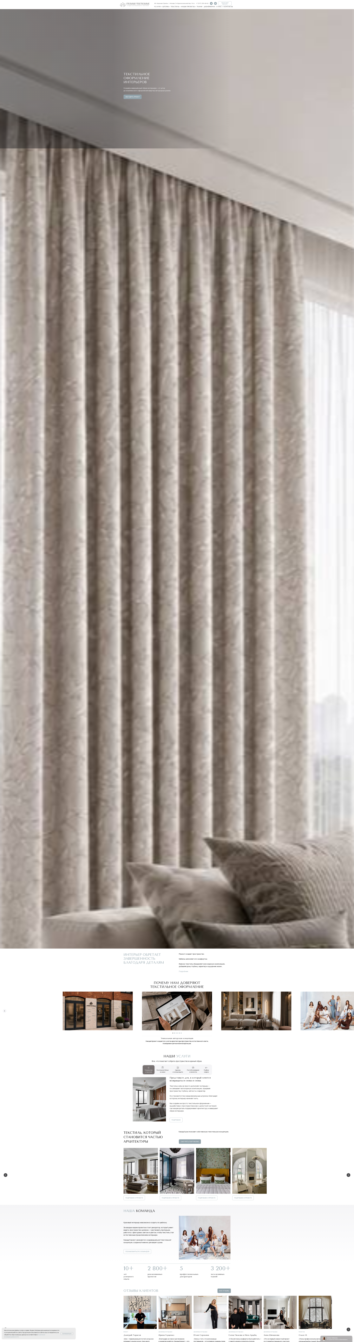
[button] (225, 3)
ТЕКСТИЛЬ (175, 6)
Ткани (199, 6)
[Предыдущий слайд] (4, 1011)
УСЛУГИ (157, 6)
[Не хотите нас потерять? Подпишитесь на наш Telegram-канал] (211, 3)
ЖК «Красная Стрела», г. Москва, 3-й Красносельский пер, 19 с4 (174, 3)
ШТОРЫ (165, 6)
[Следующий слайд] (349, 1011)
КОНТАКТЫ (228, 6)
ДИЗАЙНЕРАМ (209, 6)
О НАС (219, 6)
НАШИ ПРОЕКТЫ (188, 6)
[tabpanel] (177, 1101)
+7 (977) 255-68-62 (202, 3)
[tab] (149, 1069)
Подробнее (183, 971)
